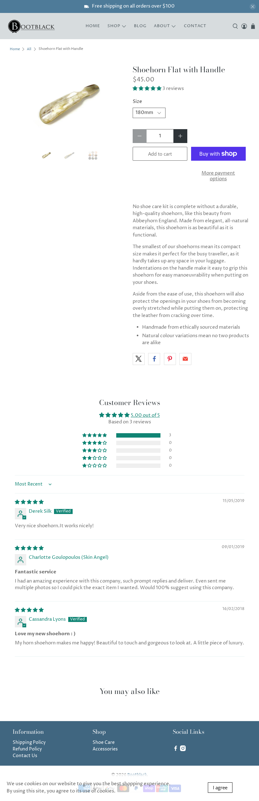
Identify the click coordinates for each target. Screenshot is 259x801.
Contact (195, 26)
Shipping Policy (29, 742)
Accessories (105, 749)
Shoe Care (104, 742)
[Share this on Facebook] (154, 359)
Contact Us (25, 756)
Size (137, 101)
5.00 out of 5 (145, 415)
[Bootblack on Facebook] (175, 750)
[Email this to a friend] (185, 359)
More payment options (218, 176)
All (29, 49)
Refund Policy (27, 749)
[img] (29, 502)
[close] (253, 6)
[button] (147, 88)
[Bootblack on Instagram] (183, 750)
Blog (140, 26)
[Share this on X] (139, 359)
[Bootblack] (32, 26)
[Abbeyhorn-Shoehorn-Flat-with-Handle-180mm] (68, 104)
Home (93, 26)
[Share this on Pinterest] (170, 359)
